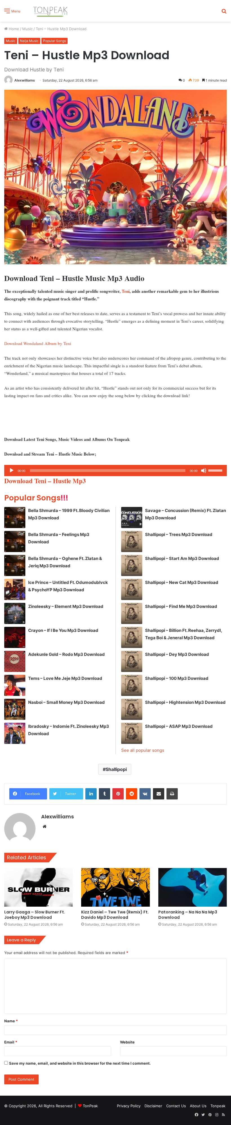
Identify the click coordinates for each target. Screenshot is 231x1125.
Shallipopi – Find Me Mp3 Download (181, 606)
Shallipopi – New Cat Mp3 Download (181, 582)
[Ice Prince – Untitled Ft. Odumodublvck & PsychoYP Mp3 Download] (14, 589)
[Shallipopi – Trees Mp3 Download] (131, 541)
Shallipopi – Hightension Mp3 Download (185, 702)
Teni (126, 291)
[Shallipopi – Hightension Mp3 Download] (131, 709)
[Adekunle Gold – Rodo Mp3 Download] (14, 661)
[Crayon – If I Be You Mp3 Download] (14, 637)
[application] (115, 470)
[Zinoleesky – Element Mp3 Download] (14, 613)
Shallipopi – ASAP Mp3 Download (179, 726)
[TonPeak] (51, 11)
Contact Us (176, 1106)
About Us (198, 1106)
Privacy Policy (129, 1106)
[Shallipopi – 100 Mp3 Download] (131, 685)
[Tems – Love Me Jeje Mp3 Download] (14, 685)
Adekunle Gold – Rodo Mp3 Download (66, 654)
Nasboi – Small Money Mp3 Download (66, 702)
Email (10, 1042)
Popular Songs (54, 41)
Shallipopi (116, 769)
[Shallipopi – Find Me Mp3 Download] (131, 613)
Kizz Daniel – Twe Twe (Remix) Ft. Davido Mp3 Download (115, 914)
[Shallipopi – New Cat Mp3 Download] (131, 589)
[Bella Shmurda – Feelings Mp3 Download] (14, 541)
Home (13, 29)
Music (27, 29)
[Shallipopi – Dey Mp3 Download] (131, 661)
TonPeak (90, 1106)
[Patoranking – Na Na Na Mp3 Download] (192, 887)
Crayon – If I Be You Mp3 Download (63, 630)
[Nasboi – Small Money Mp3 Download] (14, 709)
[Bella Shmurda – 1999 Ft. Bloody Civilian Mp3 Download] (14, 517)
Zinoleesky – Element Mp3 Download (65, 606)
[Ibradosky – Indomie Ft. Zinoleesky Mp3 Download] (14, 733)
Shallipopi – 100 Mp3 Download (176, 678)
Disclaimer (153, 1106)
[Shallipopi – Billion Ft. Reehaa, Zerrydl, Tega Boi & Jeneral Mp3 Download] (131, 637)
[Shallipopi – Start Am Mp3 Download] (131, 565)
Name (11, 1021)
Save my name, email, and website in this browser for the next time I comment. (80, 1063)
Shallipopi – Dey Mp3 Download (177, 654)
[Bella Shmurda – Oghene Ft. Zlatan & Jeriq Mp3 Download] (14, 565)
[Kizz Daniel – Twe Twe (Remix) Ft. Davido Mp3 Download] (115, 887)
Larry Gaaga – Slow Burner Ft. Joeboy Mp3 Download (34, 914)
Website (127, 1042)
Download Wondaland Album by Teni (37, 343)
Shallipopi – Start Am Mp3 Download (182, 558)
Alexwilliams (24, 80)
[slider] (216, 470)
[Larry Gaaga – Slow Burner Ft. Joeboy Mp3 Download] (38, 887)
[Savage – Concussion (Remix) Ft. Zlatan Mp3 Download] (131, 517)
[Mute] (203, 470)
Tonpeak (217, 1106)
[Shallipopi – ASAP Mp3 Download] (131, 733)
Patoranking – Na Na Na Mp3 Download (187, 914)
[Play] (11, 470)
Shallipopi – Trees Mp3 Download (178, 534)
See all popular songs (142, 750)
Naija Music (29, 41)
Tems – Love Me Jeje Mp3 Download (65, 678)
